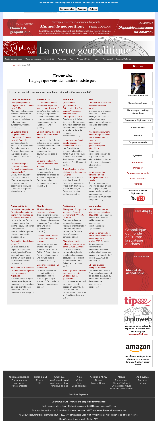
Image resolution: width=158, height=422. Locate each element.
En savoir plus (67, 9)
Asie (71, 59)
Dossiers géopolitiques (121, 388)
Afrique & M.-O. (83, 59)
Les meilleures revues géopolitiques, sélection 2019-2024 (99, 212)
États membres (19, 380)
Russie (39, 380)
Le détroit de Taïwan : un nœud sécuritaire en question (100, 105)
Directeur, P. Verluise (138, 95)
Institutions (19, 383)
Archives (138, 184)
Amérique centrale (59, 383)
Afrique (98, 380)
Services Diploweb (123, 59)
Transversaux (122, 380)
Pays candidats (19, 385)
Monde (96, 59)
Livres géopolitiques (121, 385)
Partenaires (137, 162)
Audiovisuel (108, 59)
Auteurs (138, 135)
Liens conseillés (138, 178)
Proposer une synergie (138, 173)
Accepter (82, 9)
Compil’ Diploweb (121, 383)
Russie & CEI (49, 59)
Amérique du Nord (59, 380)
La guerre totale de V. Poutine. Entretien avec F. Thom (47, 164)
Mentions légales (108, 406)
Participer (138, 168)
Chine (79, 380)
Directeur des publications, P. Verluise (49, 410)
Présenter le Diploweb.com (138, 120)
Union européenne (33, 59)
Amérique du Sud (59, 385)
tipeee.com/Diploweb (138, 334)
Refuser (93, 9)
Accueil (16, 64)
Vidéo (143, 383)
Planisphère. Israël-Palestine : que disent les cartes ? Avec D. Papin (74, 244)
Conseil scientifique (137, 103)
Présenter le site (118, 410)
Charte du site (138, 128)
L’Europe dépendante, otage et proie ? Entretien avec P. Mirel (22, 105)
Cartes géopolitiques (13, 59)
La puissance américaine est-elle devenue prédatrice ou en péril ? (74, 143)
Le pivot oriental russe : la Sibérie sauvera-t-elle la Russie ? (48, 135)
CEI (40, 383)
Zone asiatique (79, 385)
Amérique (62, 59)
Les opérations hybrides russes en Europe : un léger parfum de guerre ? (48, 105)
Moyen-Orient (98, 383)
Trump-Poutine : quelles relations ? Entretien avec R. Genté (74, 172)
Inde (79, 383)
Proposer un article (138, 142)
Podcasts (143, 380)
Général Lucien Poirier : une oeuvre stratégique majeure (47, 238)
